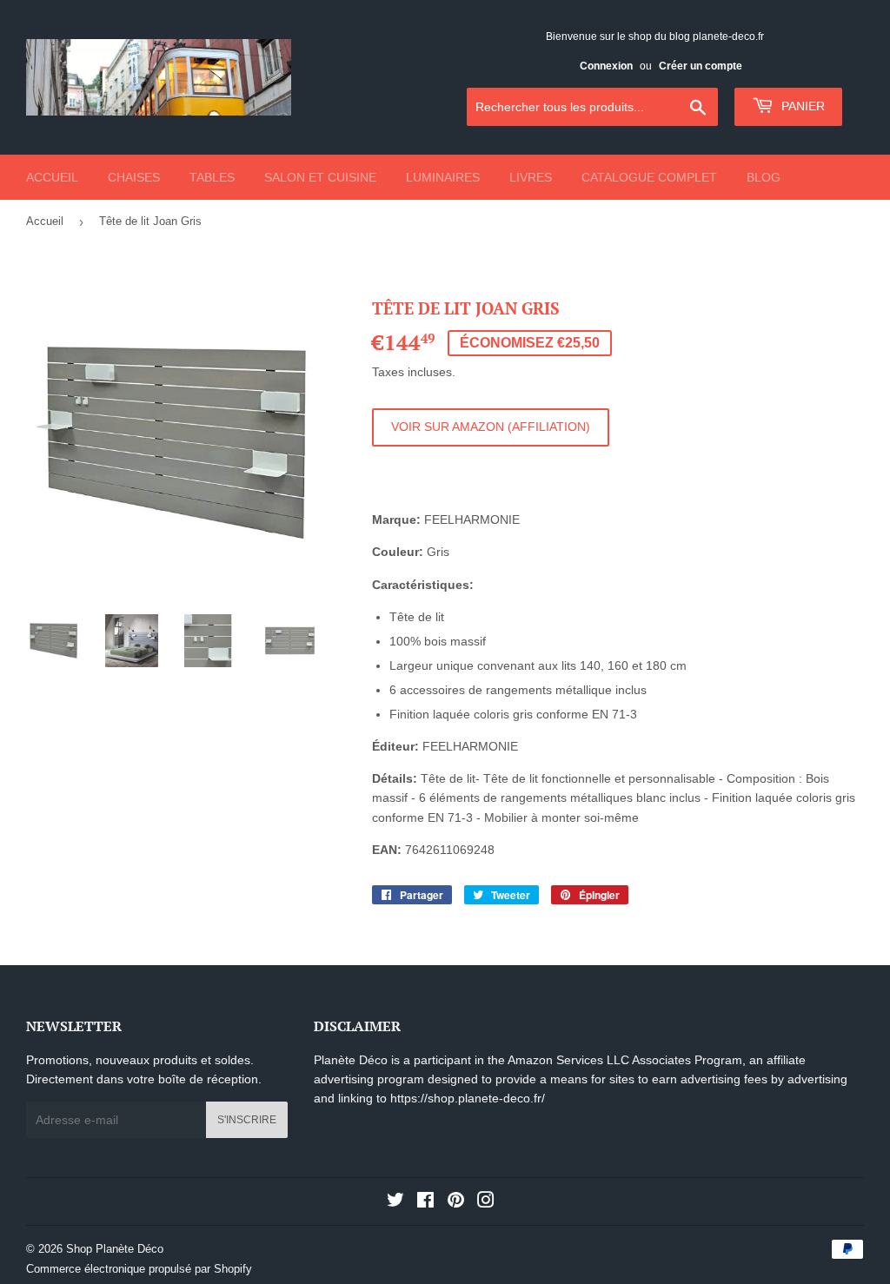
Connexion (606, 66)
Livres (530, 177)
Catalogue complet (649, 177)
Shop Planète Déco (114, 1248)
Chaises (134, 177)
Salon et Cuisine (320, 177)
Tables (212, 177)
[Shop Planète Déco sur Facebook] (425, 1202)
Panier (801, 106)
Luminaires (443, 177)
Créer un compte (700, 66)
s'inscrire (246, 1120)
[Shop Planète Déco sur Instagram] (486, 1202)
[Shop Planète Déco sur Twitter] (395, 1202)
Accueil (52, 177)
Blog (763, 177)
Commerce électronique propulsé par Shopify (139, 1268)
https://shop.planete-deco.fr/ (467, 1098)
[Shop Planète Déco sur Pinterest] (456, 1202)
